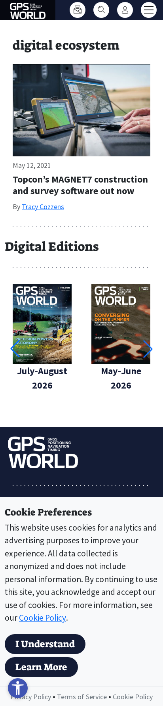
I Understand (45, 644)
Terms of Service (82, 696)
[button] (148, 349)
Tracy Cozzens (43, 206)
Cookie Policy (42, 617)
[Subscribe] (77, 10)
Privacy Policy (30, 696)
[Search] (101, 10)
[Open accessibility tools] (18, 688)
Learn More (41, 667)
